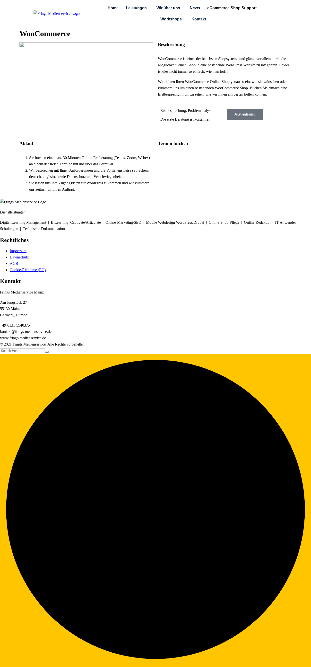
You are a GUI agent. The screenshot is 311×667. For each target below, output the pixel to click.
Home (113, 8)
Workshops (171, 19)
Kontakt (198, 19)
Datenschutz (19, 257)
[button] (137, 8)
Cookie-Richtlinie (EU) (28, 270)
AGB (14, 263)
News (195, 8)
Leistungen (136, 8)
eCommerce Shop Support (232, 8)
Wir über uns (168, 8)
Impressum (18, 251)
